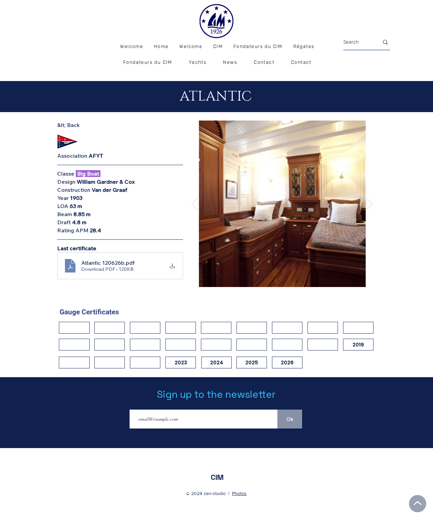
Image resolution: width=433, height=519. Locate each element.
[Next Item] (369, 203)
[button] (304, 46)
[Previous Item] (195, 203)
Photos (239, 493)
